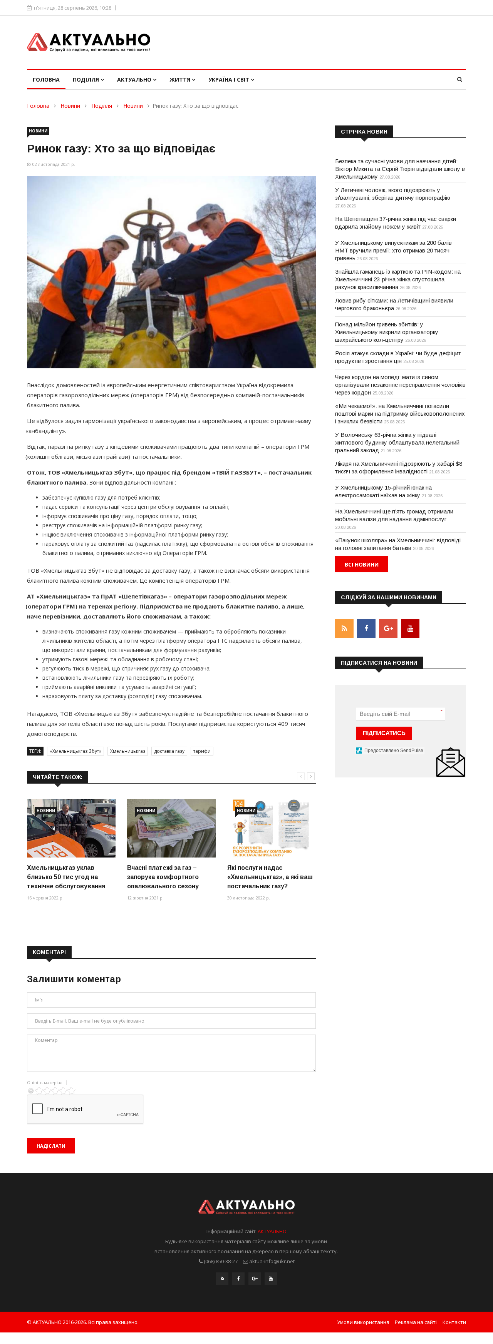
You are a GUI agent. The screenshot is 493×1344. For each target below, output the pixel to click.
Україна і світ (229, 79)
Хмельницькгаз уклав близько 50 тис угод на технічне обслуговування (66, 876)
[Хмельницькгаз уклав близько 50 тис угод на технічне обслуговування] (71, 828)
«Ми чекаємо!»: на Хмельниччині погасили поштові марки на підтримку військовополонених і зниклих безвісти (400, 414)
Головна (46, 79)
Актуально (135, 79)
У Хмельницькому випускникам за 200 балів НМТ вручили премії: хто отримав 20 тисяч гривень (393, 250)
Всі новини (362, 564)
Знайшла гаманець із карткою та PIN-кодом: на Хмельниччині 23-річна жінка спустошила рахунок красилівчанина (398, 279)
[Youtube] (271, 1278)
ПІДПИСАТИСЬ (384, 733)
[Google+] (254, 1278)
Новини (70, 105)
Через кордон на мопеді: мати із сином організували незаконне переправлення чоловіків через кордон (400, 385)
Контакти (454, 1322)
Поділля (87, 79)
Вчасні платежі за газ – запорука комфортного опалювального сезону (163, 876)
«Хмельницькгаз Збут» (75, 751)
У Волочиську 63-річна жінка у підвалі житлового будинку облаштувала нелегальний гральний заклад (397, 442)
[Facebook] (238, 1278)
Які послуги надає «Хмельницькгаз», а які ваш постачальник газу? (270, 876)
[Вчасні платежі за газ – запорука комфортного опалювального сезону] (171, 828)
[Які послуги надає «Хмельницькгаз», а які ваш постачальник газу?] (271, 828)
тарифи (202, 751)
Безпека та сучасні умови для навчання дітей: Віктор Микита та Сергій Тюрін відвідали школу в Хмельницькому (400, 169)
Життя (180, 79)
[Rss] (222, 1278)
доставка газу (169, 751)
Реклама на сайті (416, 1322)
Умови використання (363, 1322)
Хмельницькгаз (127, 751)
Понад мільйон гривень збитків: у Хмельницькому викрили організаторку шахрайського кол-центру (386, 332)
